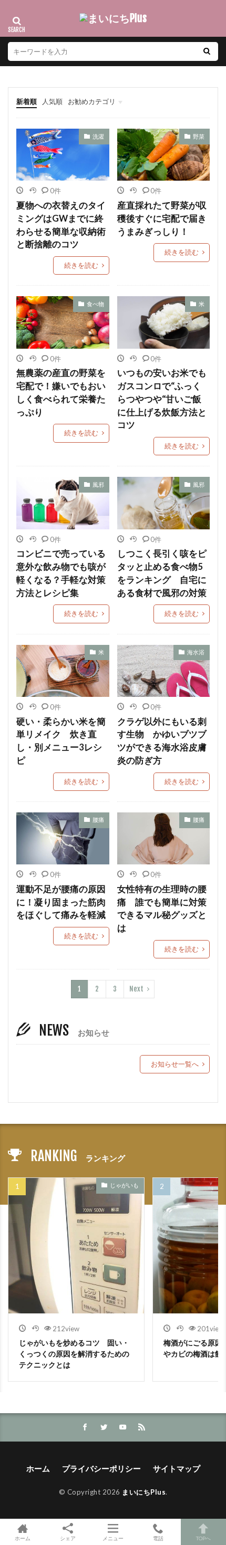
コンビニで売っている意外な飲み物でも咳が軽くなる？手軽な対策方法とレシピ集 (61, 573)
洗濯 (98, 136)
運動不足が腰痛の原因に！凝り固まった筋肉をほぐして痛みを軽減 (61, 902)
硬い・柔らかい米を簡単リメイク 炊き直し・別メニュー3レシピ (61, 741)
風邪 (98, 484)
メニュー (113, 1538)
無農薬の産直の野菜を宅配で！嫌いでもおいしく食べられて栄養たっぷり (61, 392)
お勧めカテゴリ (92, 101)
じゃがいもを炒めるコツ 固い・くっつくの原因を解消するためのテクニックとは (74, 1354)
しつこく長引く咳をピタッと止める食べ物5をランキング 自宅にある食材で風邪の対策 (162, 573)
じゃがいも (124, 1185)
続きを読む (81, 265)
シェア (68, 1538)
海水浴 (195, 652)
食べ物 (95, 303)
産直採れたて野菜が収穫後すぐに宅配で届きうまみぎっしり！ (162, 218)
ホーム (38, 1468)
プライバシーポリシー (101, 1468)
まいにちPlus (144, 1492)
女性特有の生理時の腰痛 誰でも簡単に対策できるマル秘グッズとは (162, 908)
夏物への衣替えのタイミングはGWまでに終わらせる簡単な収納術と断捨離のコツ (61, 224)
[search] (206, 51)
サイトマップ (176, 1468)
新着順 (26, 101)
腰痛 (98, 819)
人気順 (52, 101)
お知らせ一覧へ (175, 1064)
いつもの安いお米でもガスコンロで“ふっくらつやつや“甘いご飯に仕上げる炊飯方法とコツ (162, 399)
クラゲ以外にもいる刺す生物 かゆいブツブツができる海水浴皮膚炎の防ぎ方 (162, 741)
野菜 (198, 136)
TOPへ (203, 1538)
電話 (158, 1538)
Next (136, 989)
